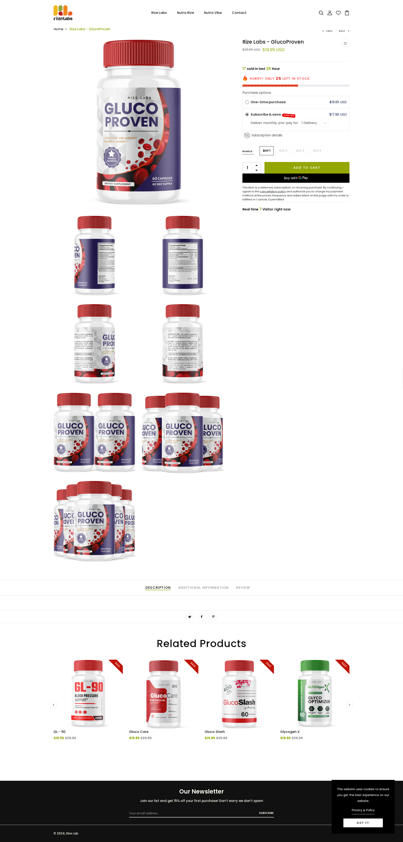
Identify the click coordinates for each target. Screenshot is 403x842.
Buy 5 (317, 151)
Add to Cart (307, 168)
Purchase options (256, 92)
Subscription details (266, 135)
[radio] (247, 102)
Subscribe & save (272, 114)
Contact (239, 12)
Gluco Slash (215, 731)
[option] (88, 708)
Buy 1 (266, 151)
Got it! (363, 823)
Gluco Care (138, 731)
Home (58, 29)
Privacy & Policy (363, 810)
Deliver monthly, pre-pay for (275, 122)
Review (243, 587)
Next (342, 31)
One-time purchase (268, 102)
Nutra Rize (185, 12)
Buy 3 (300, 151)
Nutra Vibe (213, 12)
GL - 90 (59, 731)
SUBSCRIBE (266, 813)
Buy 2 (283, 151)
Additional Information (203, 587)
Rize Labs (159, 12)
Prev (329, 31)
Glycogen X (290, 731)
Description (158, 587)
